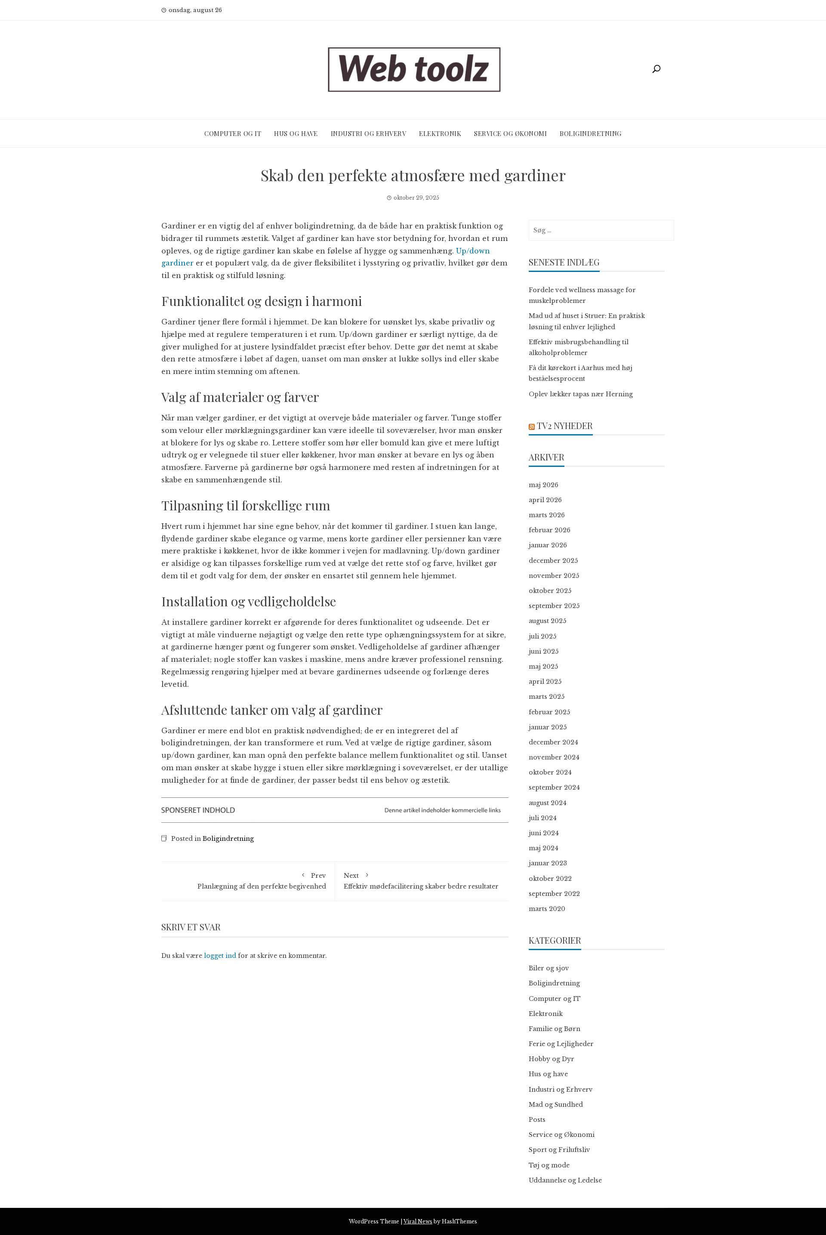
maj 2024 (543, 848)
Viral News (418, 1221)
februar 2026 (549, 530)
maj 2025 (543, 666)
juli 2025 (542, 636)
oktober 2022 (550, 879)
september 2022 (554, 894)
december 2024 (553, 742)
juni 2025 (543, 651)
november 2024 (554, 757)
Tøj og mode (549, 1165)
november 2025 (554, 576)
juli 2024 (543, 818)
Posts (537, 1120)
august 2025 (547, 621)
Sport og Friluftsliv (559, 1150)
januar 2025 (548, 727)
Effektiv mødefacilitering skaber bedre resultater (421, 881)
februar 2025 (549, 712)
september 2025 (554, 606)
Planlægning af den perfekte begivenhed (261, 881)
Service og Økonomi (510, 133)
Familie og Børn (554, 1029)
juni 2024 (544, 833)
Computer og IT (232, 133)
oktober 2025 (550, 591)
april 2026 (545, 500)
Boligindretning (591, 133)
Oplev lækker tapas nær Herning (581, 394)
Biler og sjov (549, 968)
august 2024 (548, 803)
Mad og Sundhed (556, 1104)
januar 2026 (548, 545)
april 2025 (545, 681)
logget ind (220, 956)
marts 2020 (547, 909)
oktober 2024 (550, 772)
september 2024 (554, 787)
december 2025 (553, 561)
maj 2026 (543, 485)
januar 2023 (548, 863)
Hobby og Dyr (551, 1059)
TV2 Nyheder (565, 425)
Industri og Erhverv (369, 133)
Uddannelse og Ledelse (565, 1180)
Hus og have (296, 133)
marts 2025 (546, 697)
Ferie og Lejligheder (561, 1044)
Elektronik (440, 133)
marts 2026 (547, 515)
